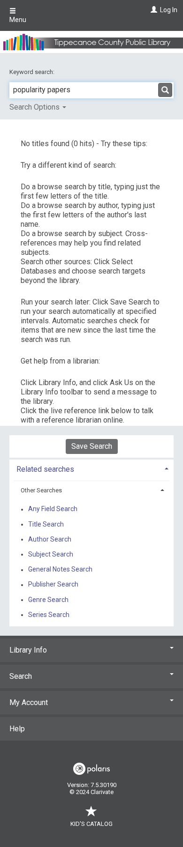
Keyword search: (32, 71)
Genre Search (48, 599)
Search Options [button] (35, 107)
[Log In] (152, 10)
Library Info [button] (28, 650)
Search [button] (20, 676)
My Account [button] (28, 702)
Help (17, 728)
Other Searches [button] (41, 490)
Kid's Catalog (91, 823)
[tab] (91, 468)
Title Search (46, 524)
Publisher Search (53, 584)
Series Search (48, 614)
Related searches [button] (45, 469)
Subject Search (50, 554)
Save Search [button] (91, 446)
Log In (168, 10)
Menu (17, 19)
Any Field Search (52, 509)
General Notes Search (60, 569)
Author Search (49, 539)
